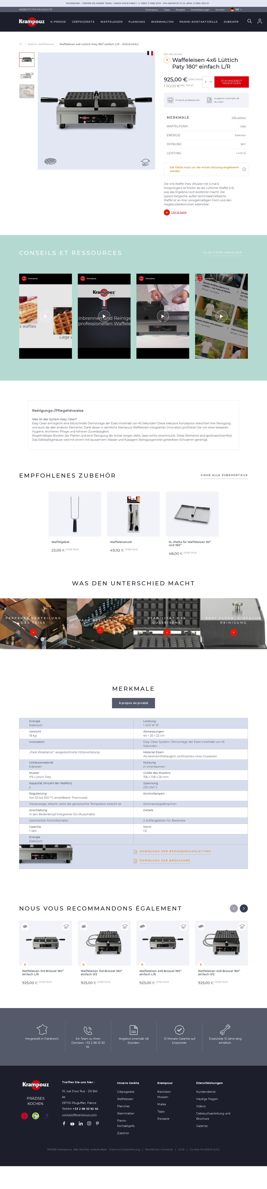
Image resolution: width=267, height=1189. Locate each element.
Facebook (64, 1123)
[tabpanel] (96, 111)
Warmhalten (162, 21)
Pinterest (97, 1123)
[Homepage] (21, 44)
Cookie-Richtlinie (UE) (204, 1149)
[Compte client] (260, 22)
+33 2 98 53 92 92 (85, 1109)
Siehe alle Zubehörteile (224, 475)
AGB (181, 1149)
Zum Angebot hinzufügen (231, 82)
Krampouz (152, 9)
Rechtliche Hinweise (159, 1149)
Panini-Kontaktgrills (198, 21)
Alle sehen (239, 117)
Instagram (89, 1123)
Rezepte (180, 9)
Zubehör (231, 21)
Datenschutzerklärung (124, 1149)
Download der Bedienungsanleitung (175, 851)
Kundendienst (206, 1092)
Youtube (72, 1123)
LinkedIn (81, 1123)
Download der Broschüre (165, 860)
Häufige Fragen (207, 1099)
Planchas (136, 21)
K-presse (58, 21)
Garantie (202, 1126)
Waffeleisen (111, 21)
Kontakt (220, 9)
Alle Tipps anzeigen (222, 252)
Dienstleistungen (200, 9)
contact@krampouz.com (79, 1114)
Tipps (167, 9)
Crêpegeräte (83, 21)
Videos (201, 1106)
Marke (161, 1104)
